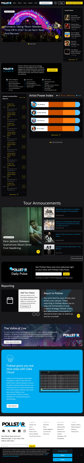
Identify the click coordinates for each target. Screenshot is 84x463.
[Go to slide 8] (61, 142)
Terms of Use (69, 277)
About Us (31, 429)
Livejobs (59, 434)
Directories (46, 434)
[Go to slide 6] (58, 142)
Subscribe (46, 424)
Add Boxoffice (61, 427)
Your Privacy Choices (35, 436)
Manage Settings (62, 451)
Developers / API (61, 436)
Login (61, 3)
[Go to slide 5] (34, 43)
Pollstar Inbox (75, 431)
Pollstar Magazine (48, 429)
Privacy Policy (59, 277)
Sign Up (66, 274)
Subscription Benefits (74, 3)
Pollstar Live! (32, 424)
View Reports (25, 306)
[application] (56, 116)
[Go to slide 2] (30, 43)
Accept (62, 459)
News (44, 427)
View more (71, 59)
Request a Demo (75, 424)
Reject (62, 455)
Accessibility (60, 438)
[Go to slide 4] (33, 43)
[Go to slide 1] (28, 43)
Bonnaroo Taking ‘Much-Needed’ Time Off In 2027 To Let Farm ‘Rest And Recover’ (24, 30)
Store (30, 427)
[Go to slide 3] (31, 43)
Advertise (73, 429)
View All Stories (77, 258)
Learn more (52, 70)
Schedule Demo (45, 3)
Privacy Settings (33, 434)
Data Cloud (60, 429)
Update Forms (61, 431)
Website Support (76, 427)
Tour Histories (47, 431)
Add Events (60, 424)
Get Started (12, 406)
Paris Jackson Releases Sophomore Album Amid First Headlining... (17, 245)
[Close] (81, 455)
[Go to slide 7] (60, 142)
